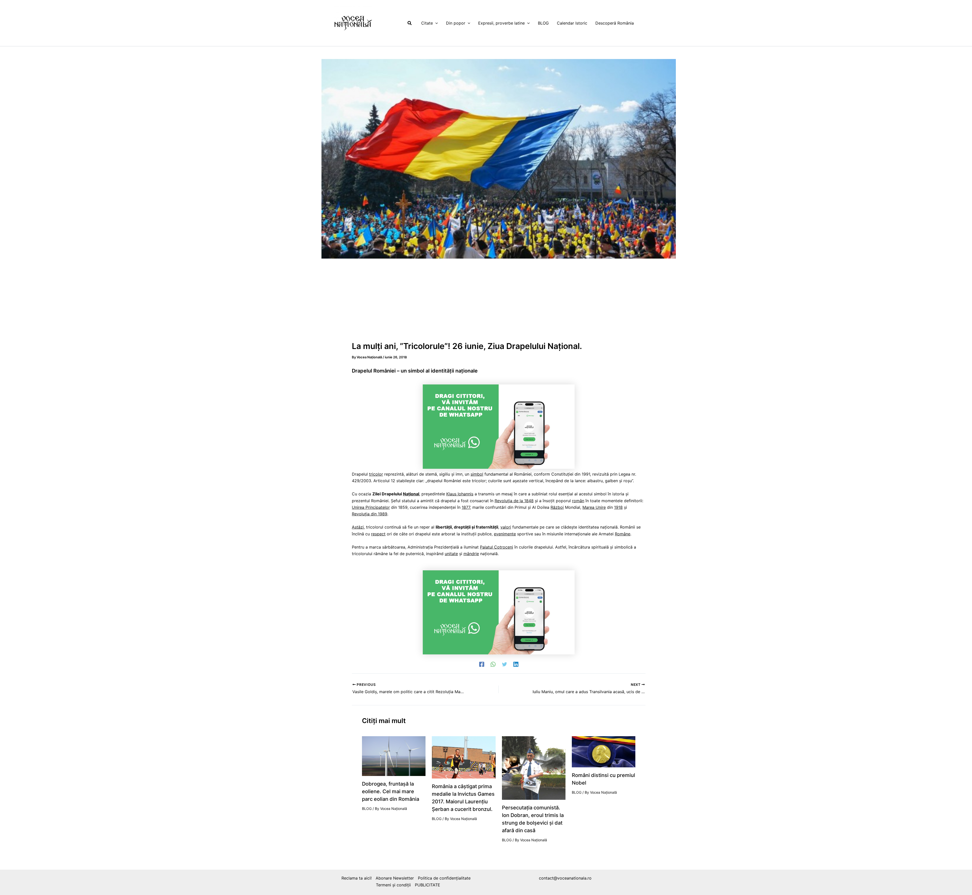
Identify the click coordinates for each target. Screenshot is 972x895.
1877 (466, 507)
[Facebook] (481, 664)
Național (411, 493)
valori (505, 527)
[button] (410, 23)
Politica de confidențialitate (444, 878)
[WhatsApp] (493, 664)
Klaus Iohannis (459, 493)
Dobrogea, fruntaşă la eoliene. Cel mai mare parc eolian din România (390, 791)
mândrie (471, 553)
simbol (477, 474)
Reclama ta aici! (356, 878)
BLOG (367, 808)
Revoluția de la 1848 (514, 500)
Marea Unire (594, 507)
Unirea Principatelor (371, 507)
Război (557, 507)
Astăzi (358, 527)
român (578, 500)
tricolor (376, 474)
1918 (618, 507)
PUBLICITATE (427, 884)
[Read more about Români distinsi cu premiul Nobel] (603, 751)
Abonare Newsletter (395, 878)
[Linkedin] (515, 664)
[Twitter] (504, 664)
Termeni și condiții (393, 884)
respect (378, 533)
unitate (451, 553)
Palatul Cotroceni (496, 547)
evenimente (505, 533)
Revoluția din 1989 (369, 513)
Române (622, 533)
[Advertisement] (498, 302)
